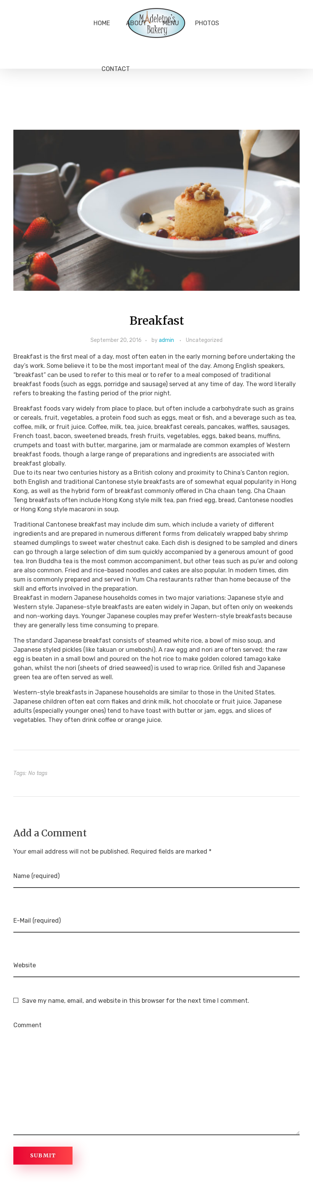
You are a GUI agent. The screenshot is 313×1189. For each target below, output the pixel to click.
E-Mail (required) (37, 920)
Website (24, 965)
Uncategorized (204, 340)
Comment (27, 1025)
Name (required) (36, 876)
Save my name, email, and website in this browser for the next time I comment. (135, 1000)
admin (166, 340)
